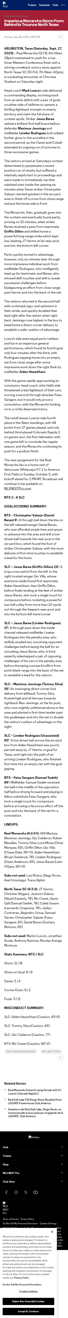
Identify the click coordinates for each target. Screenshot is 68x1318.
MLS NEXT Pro (51, 1051)
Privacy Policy (21, 1277)
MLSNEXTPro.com (17, 488)
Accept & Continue (28, 1311)
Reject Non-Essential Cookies (28, 1301)
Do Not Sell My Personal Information (22, 1284)
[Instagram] (16, 1192)
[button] (63, 5)
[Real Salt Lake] (6, 5)
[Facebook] (6, 1192)
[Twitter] (25, 1192)
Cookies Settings (48, 1223)
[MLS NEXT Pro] (5, 1208)
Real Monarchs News (20, 1051)
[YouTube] (35, 1192)
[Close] (52, 1232)
